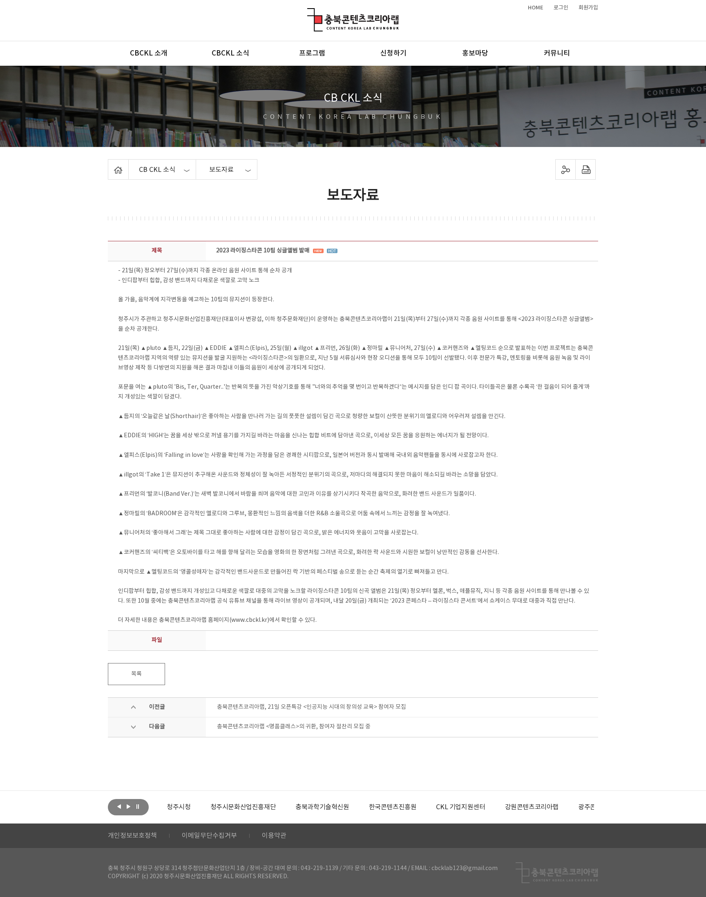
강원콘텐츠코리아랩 (532, 807)
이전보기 (119, 806)
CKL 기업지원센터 (460, 807)
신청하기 (393, 53)
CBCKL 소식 (230, 53)
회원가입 (588, 7)
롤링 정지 (138, 806)
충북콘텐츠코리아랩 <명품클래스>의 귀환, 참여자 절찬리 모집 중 (294, 726)
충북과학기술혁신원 (322, 807)
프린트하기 (586, 169)
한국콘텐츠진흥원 (393, 807)
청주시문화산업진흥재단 (243, 807)
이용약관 (274, 835)
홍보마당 (475, 53)
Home (110, 164)
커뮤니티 (557, 53)
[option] (178, 807)
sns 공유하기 (565, 169)
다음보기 (128, 806)
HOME (535, 7)
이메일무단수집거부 (209, 835)
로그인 (561, 7)
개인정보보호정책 (132, 835)
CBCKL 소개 (149, 53)
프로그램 (312, 53)
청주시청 (178, 807)
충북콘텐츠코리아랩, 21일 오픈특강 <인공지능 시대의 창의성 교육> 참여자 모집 (311, 707)
